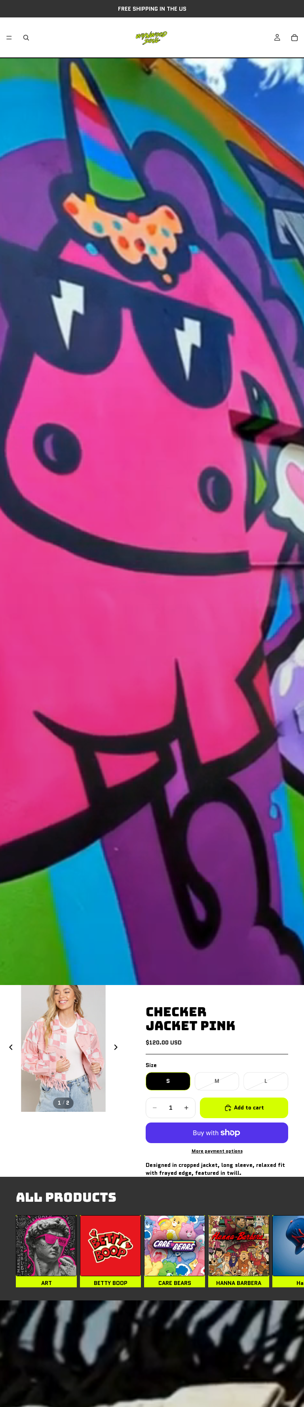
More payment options (217, 1151)
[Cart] (294, 37)
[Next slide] (118, 1048)
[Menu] (9, 38)
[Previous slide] (8, 1048)
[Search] (26, 37)
